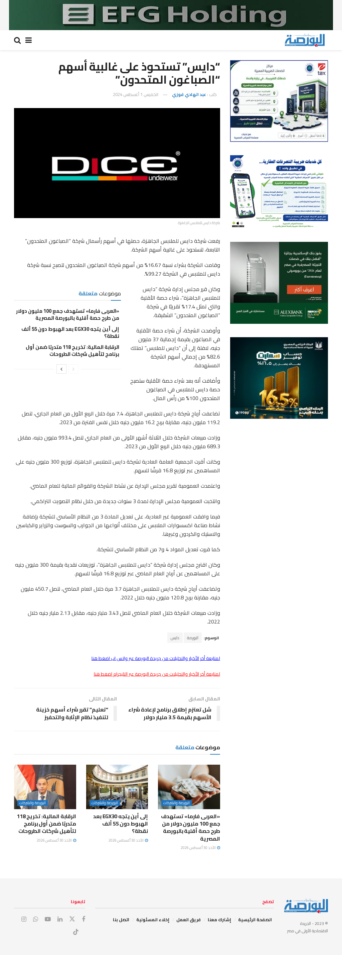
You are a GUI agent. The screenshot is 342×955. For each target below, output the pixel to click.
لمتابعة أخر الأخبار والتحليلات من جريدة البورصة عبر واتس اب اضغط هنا (156, 658)
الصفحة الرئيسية (255, 920)
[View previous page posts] (73, 369)
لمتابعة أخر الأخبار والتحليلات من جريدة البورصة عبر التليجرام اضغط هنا (157, 674)
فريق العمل (188, 920)
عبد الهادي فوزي (189, 94)
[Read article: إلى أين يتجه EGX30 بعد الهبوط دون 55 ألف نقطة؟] (117, 787)
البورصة (192, 638)
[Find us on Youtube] (48, 919)
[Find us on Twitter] (72, 919)
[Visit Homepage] (305, 40)
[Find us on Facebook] (83, 919)
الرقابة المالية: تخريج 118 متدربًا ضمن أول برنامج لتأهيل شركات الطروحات (72, 350)
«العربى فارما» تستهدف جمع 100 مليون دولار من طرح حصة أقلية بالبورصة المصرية (67, 314)
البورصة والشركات (176, 803)
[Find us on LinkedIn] (59, 919)
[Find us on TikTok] (75, 932)
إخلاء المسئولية (152, 920)
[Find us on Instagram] (23, 919)
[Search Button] (17, 40)
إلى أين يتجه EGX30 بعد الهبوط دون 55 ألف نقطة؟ (70, 332)
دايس (175, 638)
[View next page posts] (61, 369)
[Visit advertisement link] (171, 15)
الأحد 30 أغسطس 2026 (198, 847)
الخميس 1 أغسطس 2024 (135, 94)
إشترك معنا (219, 920)
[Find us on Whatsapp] (35, 919)
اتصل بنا (121, 920)
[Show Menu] (28, 40)
